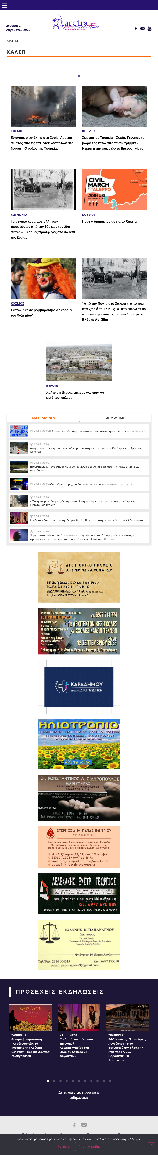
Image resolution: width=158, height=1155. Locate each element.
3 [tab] (60, 1081)
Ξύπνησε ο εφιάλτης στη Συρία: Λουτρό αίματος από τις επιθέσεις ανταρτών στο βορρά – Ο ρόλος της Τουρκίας (42, 143)
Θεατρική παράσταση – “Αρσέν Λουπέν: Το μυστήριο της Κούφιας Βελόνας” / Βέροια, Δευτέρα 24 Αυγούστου (30, 1048)
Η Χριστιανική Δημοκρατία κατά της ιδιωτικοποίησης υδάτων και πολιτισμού (97, 431)
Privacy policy (90, 1146)
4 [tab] (67, 1081)
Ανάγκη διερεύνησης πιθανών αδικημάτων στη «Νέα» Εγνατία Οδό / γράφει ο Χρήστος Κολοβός (86, 449)
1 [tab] (79, 76)
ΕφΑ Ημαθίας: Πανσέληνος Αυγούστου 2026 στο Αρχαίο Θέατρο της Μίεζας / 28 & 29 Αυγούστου (84, 468)
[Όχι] (151, 1144)
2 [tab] (54, 1081)
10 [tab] (104, 1081)
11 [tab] (110, 1081)
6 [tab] (79, 1081)
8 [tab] (91, 1081)
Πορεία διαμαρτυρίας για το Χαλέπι (109, 221)
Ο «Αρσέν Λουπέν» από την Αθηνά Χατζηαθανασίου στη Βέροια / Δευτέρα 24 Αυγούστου (87, 520)
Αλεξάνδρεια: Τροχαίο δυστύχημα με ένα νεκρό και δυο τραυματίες (91, 484)
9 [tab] (97, 1081)
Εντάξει (63, 1146)
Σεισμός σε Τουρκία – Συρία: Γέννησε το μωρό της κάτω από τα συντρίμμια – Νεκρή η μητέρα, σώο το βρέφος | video (113, 143)
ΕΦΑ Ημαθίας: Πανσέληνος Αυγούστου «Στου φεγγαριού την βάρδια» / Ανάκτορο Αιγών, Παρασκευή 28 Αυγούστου (127, 1050)
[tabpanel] (30, 1032)
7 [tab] (85, 1081)
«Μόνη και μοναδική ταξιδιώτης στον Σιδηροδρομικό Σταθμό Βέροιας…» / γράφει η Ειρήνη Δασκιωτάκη (83, 502)
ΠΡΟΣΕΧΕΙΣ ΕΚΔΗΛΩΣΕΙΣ (60, 992)
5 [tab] (73, 1081)
